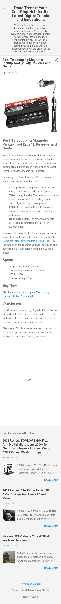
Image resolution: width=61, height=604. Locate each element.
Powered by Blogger (30, 583)
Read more (51, 480)
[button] (56, 60)
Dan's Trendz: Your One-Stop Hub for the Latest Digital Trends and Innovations (30, 14)
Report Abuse (30, 596)
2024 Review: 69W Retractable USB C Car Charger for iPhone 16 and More (26, 494)
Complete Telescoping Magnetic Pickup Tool (26, 241)
